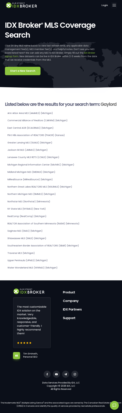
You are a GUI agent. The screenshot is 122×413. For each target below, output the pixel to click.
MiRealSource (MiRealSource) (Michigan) (30, 179)
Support (69, 318)
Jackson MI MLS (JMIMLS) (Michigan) (27, 150)
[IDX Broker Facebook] (47, 374)
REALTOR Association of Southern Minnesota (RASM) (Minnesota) (43, 223)
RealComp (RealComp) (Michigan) (26, 216)
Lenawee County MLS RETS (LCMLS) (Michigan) (33, 157)
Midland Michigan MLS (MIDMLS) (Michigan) (31, 172)
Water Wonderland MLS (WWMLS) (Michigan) (32, 267)
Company (71, 301)
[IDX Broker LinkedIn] (65, 374)
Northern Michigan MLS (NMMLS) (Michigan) (31, 194)
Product (69, 292)
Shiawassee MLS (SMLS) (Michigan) (26, 238)
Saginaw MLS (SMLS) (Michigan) (25, 230)
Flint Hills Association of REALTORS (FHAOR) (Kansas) (36, 135)
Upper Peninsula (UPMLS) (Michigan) (27, 260)
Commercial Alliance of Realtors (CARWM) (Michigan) (37, 120)
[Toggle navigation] (114, 5)
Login (105, 5)
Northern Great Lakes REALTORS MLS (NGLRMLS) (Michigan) (39, 186)
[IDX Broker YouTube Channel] (56, 374)
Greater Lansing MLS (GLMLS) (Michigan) (29, 142)
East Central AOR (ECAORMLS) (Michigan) (30, 127)
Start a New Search (22, 71)
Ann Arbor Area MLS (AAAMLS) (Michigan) (30, 113)
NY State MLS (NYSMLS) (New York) (26, 208)
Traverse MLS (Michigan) (21, 253)
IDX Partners (72, 309)
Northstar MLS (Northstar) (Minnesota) (28, 201)
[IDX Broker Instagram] (74, 374)
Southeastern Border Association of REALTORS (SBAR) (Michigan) (43, 245)
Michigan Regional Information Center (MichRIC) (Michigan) (40, 164)
